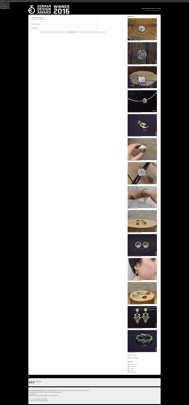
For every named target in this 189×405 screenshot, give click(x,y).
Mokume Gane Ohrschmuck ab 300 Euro (135, 256)
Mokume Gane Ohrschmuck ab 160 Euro (135, 232)
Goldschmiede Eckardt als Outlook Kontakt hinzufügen (38, 395)
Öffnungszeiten (55, 395)
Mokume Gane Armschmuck (132, 208)
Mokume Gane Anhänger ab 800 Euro (134, 112)
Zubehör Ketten (130, 370)
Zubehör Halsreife (131, 368)
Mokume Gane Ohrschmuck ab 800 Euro (135, 304)
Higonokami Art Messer (132, 366)
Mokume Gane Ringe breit (132, 355)
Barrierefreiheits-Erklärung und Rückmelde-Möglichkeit (38, 400)
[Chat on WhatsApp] (32, 393)
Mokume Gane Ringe (131, 352)
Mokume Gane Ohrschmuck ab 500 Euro (135, 280)
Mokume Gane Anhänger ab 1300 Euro (134, 136)
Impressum (50, 395)
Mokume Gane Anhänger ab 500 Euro (134, 88)
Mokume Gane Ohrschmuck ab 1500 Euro (135, 328)
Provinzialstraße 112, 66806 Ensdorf (35, 392)
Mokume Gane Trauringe (4, 6)
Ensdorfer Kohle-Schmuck (132, 364)
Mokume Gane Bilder (3, 8)
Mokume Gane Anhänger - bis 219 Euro (134, 40)
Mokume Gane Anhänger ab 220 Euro (134, 64)
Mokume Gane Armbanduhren (133, 184)
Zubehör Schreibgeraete (132, 372)
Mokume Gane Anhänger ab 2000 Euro (134, 160)
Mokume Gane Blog (3, 4)
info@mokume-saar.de (58, 392)
